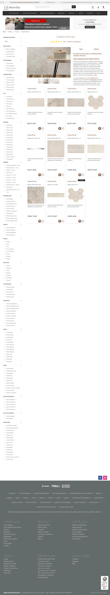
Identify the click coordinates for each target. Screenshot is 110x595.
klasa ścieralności (8, 396)
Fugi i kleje (7, 573)
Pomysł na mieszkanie (45, 563)
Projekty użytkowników (79, 530)
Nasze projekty (77, 532)
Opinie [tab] (96, 49)
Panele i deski (42, 527)
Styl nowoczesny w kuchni (46, 573)
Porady (6, 559)
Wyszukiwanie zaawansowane (69, 9)
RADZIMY (81, 13)
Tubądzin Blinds (31, 135)
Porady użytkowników (11, 568)
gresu (95, 75)
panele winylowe (17, 502)
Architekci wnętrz (44, 561)
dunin (18, 498)
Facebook (75, 559)
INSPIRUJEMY (71, 13)
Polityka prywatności (10, 539)
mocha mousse (93, 502)
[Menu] (107, 577)
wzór (5, 365)
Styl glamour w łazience (45, 575)
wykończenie (7, 284)
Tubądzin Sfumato (31, 88)
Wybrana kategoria (9, 37)
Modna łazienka (43, 577)
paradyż (98, 493)
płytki (80, 78)
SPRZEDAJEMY (61, 13)
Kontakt (6, 546)
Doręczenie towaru (10, 534)
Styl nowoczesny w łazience (47, 570)
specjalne (6, 262)
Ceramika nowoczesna (45, 534)
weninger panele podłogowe (81, 498)
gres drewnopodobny (59, 493)
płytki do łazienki (45, 502)
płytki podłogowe (25, 493)
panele (66, 498)
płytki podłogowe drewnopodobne (81, 493)
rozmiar (5, 122)
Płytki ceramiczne (14, 13)
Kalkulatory (7, 570)
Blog (73, 563)
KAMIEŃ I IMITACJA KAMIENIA (47, 13)
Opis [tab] (81, 49)
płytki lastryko (98, 498)
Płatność (6, 530)
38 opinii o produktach (74, 42)
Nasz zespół (7, 543)
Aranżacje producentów (80, 536)
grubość (5, 162)
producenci (6, 422)
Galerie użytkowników (79, 525)
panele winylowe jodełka (63, 502)
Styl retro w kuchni (44, 568)
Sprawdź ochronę (90, 27)
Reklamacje (7, 536)
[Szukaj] (74, 6)
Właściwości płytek (10, 563)
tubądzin (9, 498)
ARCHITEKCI (90, 13)
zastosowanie (7, 60)
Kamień (40, 536)
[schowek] (42, 128)
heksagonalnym (94, 79)
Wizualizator (76, 539)
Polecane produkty (78, 534)
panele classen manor (67, 507)
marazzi (25, 498)
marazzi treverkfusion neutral (46, 507)
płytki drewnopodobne (41, 493)
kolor (5, 329)
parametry (6, 300)
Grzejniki (41, 530)
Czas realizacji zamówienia (12, 527)
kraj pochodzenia (8, 413)
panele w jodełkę (79, 502)
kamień (50, 498)
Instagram (75, 561)
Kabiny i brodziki (43, 532)
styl (4, 93)
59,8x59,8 (92, 78)
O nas (5, 541)
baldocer (42, 498)
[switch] (104, 588)
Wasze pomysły (77, 527)
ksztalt (5, 224)
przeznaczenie (7, 74)
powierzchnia (7, 195)
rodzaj (5, 238)
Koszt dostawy (8, 525)
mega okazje (6, 46)
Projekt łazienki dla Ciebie (46, 559)
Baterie (40, 539)
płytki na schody (31, 502)
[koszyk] (39, 128)
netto (34, 498)
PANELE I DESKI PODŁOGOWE (29, 13)
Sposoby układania (10, 566)
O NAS (98, 13)
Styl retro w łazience (44, 566)
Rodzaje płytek (8, 561)
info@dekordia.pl (41, 2)
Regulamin (7, 532)
